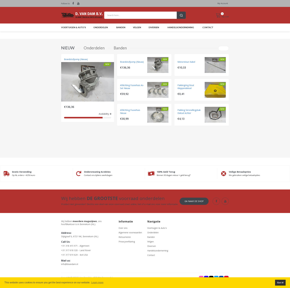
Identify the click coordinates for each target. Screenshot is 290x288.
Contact (151, 255)
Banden (151, 237)
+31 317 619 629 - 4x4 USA (74, 254)
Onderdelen (153, 232)
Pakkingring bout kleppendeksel (185, 87)
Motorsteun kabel (186, 61)
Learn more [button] (97, 282)
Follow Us (65, 3)
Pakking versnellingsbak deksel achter (189, 111)
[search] (145, 15)
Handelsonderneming (157, 250)
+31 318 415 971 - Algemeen (75, 245)
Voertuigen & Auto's (157, 228)
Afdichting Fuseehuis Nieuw (130, 111)
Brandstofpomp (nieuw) (76, 59)
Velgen (150, 241)
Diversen (151, 246)
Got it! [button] (280, 282)
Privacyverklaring (127, 241)
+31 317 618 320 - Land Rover (76, 250)
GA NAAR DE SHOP (194, 201)
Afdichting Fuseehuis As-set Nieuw (132, 87)
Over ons (123, 228)
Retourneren (125, 237)
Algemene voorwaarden (130, 232)
